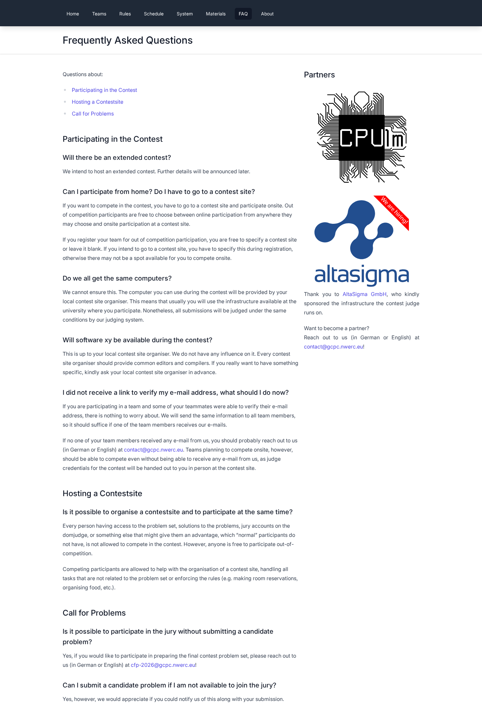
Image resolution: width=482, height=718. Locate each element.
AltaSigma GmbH (365, 294)
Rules (125, 13)
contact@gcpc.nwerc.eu (153, 449)
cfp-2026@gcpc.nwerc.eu (163, 665)
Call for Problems (93, 113)
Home (73, 13)
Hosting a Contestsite (97, 101)
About (267, 13)
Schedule (154, 13)
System (185, 13)
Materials (216, 13)
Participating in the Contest (104, 90)
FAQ (243, 13)
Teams (99, 13)
